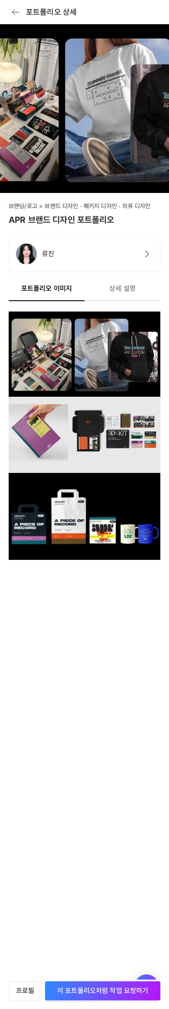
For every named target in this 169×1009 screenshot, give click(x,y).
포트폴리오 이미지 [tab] (46, 288)
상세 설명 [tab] (122, 288)
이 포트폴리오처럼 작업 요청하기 (103, 991)
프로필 (25, 991)
